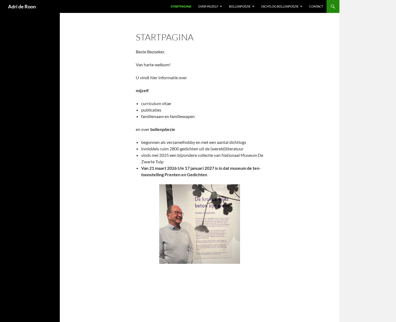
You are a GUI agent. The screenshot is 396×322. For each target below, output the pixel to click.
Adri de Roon (22, 6)
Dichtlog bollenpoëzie (279, 6)
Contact (316, 6)
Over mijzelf (208, 6)
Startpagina (181, 6)
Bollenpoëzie (240, 6)
